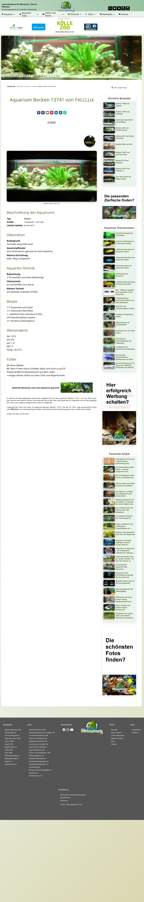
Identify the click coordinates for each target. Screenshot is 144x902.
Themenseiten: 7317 (35, 776)
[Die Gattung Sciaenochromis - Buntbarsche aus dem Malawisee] (109, 359)
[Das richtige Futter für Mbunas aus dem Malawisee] (109, 512)
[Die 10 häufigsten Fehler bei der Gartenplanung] (109, 479)
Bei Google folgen (120, 87)
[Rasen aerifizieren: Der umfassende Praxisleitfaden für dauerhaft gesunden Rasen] (109, 528)
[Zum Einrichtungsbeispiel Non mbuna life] (109, 181)
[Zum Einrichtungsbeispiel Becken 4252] (109, 132)
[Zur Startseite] (92, 733)
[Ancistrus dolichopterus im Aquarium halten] (109, 245)
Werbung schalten (117, 738)
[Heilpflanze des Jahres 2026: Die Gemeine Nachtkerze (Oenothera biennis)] (109, 617)
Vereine (124, 14)
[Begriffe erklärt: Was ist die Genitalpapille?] (109, 585)
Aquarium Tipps (26, 14)
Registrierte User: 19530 (12, 738)
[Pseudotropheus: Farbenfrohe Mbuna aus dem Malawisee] (109, 302)
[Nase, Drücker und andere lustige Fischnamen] (109, 609)
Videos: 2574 (9, 744)
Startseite (20, 86)
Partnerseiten (136, 730)
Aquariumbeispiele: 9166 (13, 730)
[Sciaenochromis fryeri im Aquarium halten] (109, 261)
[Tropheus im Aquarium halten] (109, 318)
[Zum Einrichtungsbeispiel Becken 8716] (109, 164)
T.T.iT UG (79, 804)
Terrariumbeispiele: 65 (12, 735)
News (113, 741)
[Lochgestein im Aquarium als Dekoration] (109, 351)
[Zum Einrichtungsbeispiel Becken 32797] (109, 173)
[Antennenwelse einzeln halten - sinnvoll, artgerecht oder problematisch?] (109, 471)
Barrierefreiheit (65, 798)
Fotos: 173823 (9, 741)
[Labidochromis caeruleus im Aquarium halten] (109, 286)
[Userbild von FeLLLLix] (90, 146)
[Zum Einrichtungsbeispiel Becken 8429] (109, 148)
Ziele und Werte (116, 733)
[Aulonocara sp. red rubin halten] (109, 335)
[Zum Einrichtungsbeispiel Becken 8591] (109, 140)
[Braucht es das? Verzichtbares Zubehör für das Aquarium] (109, 577)
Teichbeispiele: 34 (10, 733)
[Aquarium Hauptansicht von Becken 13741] (52, 200)
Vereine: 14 (8, 761)
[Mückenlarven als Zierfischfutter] (109, 326)
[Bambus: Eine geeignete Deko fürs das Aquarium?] (109, 536)
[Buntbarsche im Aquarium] (109, 278)
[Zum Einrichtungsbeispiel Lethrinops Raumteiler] (109, 124)
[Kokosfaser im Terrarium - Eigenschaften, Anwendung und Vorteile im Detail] (109, 463)
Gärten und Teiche (50, 14)
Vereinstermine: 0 (10, 764)
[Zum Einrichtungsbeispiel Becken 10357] (109, 156)
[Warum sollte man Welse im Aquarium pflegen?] (109, 487)
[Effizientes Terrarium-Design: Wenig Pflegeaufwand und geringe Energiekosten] (109, 601)
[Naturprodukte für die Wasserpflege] (109, 593)
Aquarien (8, 14)
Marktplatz (107, 14)
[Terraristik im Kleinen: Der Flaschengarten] (109, 520)
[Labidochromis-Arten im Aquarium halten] (109, 253)
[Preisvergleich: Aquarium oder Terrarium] (109, 569)
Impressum (64, 801)
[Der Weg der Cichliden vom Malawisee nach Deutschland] (109, 496)
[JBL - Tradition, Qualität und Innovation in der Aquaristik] (109, 294)
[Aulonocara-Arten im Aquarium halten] (109, 270)
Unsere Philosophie (117, 735)
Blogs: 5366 (8, 753)
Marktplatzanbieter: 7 (12, 758)
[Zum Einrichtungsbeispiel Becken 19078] (109, 116)
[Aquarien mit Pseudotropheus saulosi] (109, 310)
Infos (90, 14)
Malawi (34, 86)
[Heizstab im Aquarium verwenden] (109, 237)
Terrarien (75, 14)
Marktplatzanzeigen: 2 (12, 756)
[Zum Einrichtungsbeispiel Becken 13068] (109, 108)
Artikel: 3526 (9, 750)
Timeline (114, 744)
